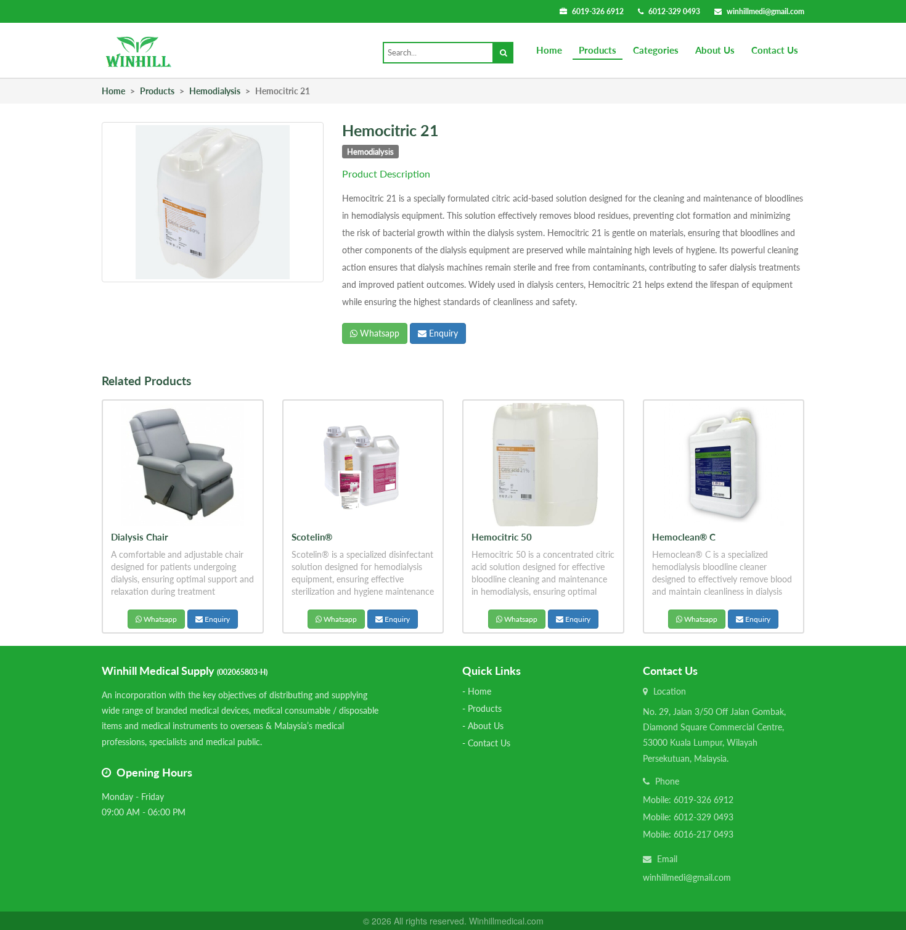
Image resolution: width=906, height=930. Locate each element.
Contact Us (774, 49)
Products (597, 49)
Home (549, 49)
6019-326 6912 (598, 11)
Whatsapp (378, 333)
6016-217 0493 (703, 834)
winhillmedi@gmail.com (765, 11)
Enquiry (442, 333)
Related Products (146, 380)
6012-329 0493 (674, 11)
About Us (715, 49)
